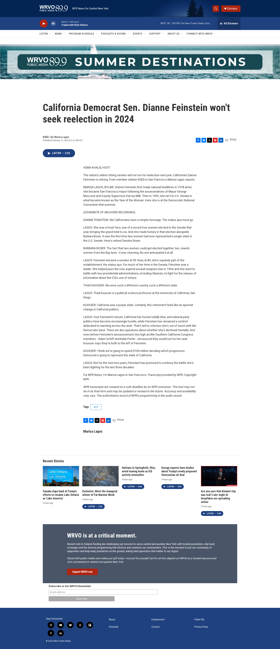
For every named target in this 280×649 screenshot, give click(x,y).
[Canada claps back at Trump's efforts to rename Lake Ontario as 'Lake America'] (61, 476)
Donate (232, 8)
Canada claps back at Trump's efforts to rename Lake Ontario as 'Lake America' (61, 495)
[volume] (53, 23)
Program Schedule (81, 33)
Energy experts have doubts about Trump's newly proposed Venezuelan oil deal (179, 471)
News (58, 33)
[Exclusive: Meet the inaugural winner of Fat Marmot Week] (100, 476)
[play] (43, 23)
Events (137, 33)
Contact (156, 627)
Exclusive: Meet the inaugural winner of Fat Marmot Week (99, 493)
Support (155, 33)
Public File (199, 619)
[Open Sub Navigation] (50, 33)
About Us (174, 33)
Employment (158, 619)
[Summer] (140, 61)
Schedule (113, 627)
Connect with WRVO (200, 33)
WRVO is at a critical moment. (102, 535)
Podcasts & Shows (113, 33)
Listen (44, 33)
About (112, 619)
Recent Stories (53, 461)
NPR (96, 407)
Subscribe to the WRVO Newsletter (70, 586)
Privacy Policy (201, 627)
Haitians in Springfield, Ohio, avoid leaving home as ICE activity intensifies (139, 471)
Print (233, 139)
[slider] (58, 23)
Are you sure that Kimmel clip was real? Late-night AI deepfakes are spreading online (218, 497)
